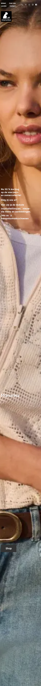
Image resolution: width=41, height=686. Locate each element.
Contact (13, 6)
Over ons (12, 3)
